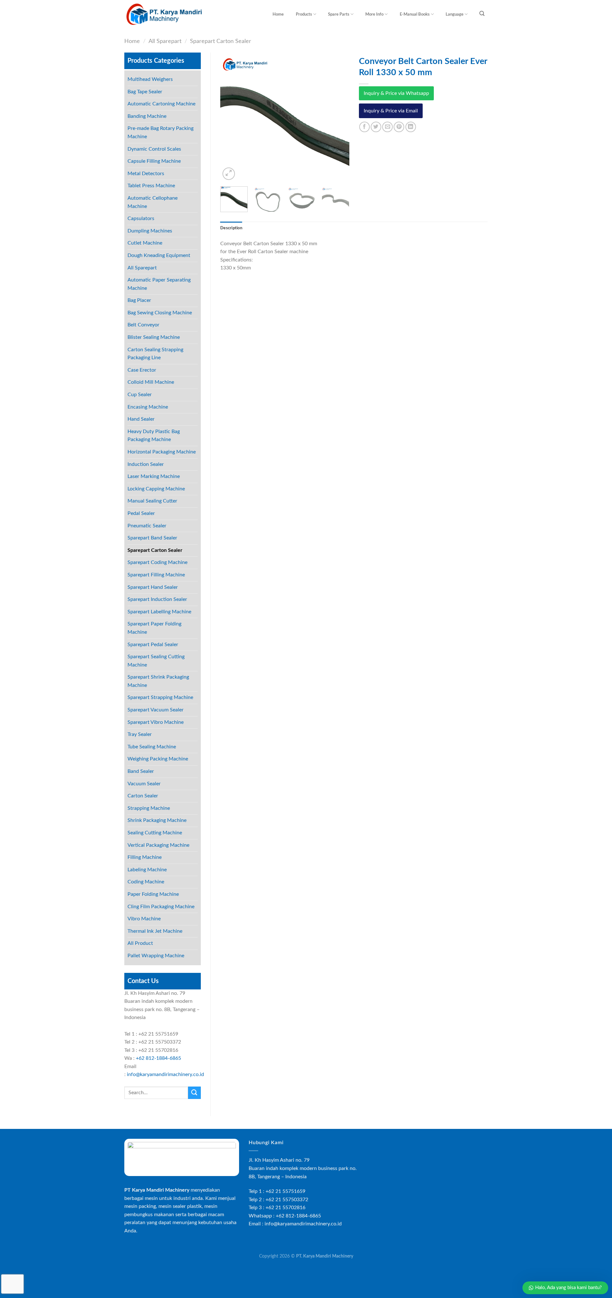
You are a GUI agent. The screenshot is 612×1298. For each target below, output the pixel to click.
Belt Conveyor (143, 324)
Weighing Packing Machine (157, 758)
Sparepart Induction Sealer (157, 599)
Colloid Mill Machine (150, 382)
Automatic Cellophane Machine (152, 202)
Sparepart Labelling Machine (159, 611)
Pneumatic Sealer (146, 525)
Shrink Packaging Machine (156, 820)
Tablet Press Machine (151, 185)
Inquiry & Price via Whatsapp (396, 93)
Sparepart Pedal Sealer (152, 644)
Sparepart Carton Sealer (220, 41)
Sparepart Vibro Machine (155, 722)
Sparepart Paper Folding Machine (154, 628)
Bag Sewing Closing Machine (159, 312)
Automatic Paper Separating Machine (159, 284)
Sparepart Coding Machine (157, 562)
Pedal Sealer (141, 513)
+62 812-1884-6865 (158, 1058)
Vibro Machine (144, 918)
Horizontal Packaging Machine (161, 451)
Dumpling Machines (149, 230)
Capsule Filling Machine (154, 161)
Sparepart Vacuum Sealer (155, 709)
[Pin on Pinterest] (399, 127)
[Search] (482, 14)
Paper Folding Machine (153, 894)
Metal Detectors (145, 173)
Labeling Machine (147, 869)
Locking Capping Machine (156, 488)
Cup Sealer (139, 394)
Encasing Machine (147, 407)
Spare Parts (338, 14)
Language (454, 14)
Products (304, 14)
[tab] (231, 228)
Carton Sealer (142, 795)
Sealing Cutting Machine (154, 832)
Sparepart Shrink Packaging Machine (158, 681)
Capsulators (140, 218)
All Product (140, 943)
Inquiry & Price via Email (391, 110)
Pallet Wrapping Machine (155, 955)
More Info (374, 14)
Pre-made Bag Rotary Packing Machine (160, 132)
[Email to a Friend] (387, 127)
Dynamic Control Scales (154, 149)
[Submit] (194, 1093)
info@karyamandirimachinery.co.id (165, 1074)
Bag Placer (139, 300)
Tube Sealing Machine (151, 746)
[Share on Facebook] (364, 127)
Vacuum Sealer (144, 783)
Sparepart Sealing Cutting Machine (156, 660)
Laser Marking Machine (153, 476)
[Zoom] (228, 174)
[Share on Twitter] (376, 127)
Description (231, 228)
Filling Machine (144, 857)
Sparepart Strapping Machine (160, 697)
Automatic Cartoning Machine (161, 103)
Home (278, 14)
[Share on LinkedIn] (410, 127)
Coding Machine (145, 881)
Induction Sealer (145, 464)
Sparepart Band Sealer (152, 537)
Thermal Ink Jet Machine (154, 931)
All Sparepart (165, 41)
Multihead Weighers (150, 79)
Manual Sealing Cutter (152, 500)
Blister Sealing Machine (153, 337)
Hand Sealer (141, 419)
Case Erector (141, 370)
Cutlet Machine (144, 243)
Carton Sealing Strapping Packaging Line (155, 353)
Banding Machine (146, 116)
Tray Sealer (139, 734)
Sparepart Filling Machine (156, 574)
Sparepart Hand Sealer (152, 587)
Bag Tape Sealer (144, 91)
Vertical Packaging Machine (158, 845)
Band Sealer (140, 771)
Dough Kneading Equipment (158, 255)
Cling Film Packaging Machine (160, 906)
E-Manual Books (415, 14)
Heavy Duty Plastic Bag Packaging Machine (153, 435)
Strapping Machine (148, 808)
